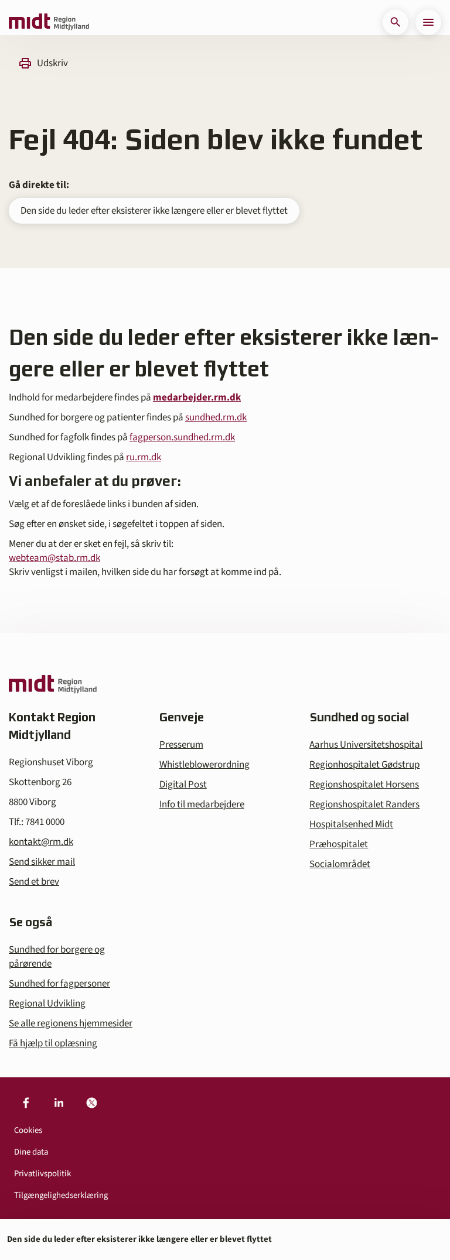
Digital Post (183, 785)
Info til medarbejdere (201, 804)
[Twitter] (91, 1103)
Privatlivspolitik (42, 1173)
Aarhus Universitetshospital (365, 745)
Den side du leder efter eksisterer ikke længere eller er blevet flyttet (154, 211)
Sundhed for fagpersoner (59, 984)
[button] (395, 22)
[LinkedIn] (58, 1103)
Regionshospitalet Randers (364, 804)
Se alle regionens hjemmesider (70, 1023)
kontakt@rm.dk (41, 842)
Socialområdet (339, 864)
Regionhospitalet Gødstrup (364, 765)
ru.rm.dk (143, 457)
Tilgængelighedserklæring (61, 1195)
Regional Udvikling (47, 1004)
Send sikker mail (42, 862)
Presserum (181, 745)
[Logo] (49, 22)
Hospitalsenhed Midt (351, 824)
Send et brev (34, 882)
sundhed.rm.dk (216, 417)
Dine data (31, 1152)
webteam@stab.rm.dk (54, 558)
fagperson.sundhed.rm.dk (182, 437)
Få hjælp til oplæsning (53, 1043)
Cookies (28, 1130)
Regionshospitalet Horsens (364, 785)
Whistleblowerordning (204, 765)
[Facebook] (26, 1103)
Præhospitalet (338, 844)
